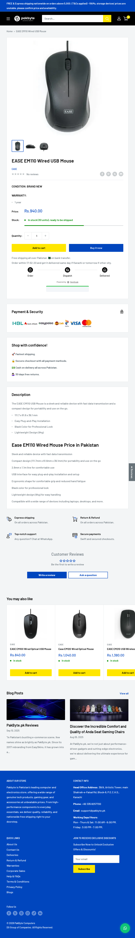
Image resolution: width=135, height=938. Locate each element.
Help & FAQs (13, 876)
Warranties (13, 865)
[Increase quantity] (45, 235)
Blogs (10, 892)
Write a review (47, 575)
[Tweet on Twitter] (114, 173)
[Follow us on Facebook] (9, 913)
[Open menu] (8, 18)
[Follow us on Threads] (21, 913)
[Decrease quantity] (28, 235)
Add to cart (38, 247)
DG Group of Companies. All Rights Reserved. (30, 927)
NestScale (74, 282)
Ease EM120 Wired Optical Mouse (76, 648)
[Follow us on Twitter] (15, 913)
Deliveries (12, 854)
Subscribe (84, 868)
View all (124, 693)
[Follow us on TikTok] (34, 913)
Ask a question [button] (88, 575)
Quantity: (17, 235)
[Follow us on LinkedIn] (40, 913)
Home (10, 31)
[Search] (107, 18)
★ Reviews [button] (132, 472)
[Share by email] (121, 173)
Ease (14, 169)
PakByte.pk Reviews (23, 725)
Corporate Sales (16, 870)
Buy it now (96, 247)
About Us (12, 844)
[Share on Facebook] (102, 173)
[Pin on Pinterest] (108, 173)
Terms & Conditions (18, 881)
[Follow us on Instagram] (27, 913)
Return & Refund (16, 860)
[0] (126, 19)
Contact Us (13, 849)
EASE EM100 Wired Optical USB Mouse (30, 648)
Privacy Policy (14, 886)
